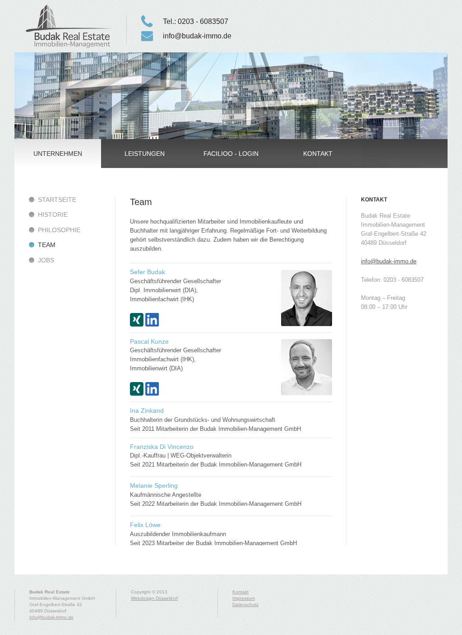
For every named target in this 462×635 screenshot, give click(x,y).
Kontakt (240, 591)
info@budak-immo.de (197, 36)
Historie (53, 214)
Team (68, 26)
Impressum (243, 598)
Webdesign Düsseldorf (154, 598)
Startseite (57, 199)
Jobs (46, 260)
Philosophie (59, 229)
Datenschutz (245, 604)
